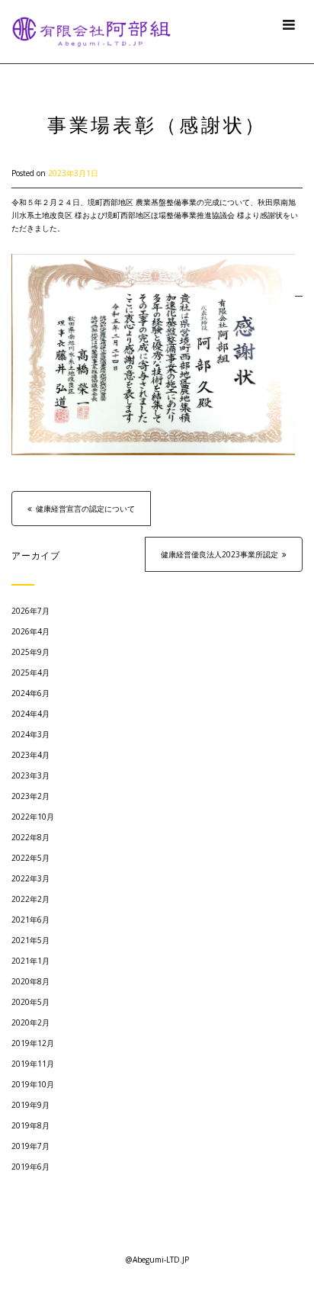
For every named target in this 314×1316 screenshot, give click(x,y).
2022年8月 (30, 837)
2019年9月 (30, 1104)
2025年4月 (30, 672)
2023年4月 (30, 754)
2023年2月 (30, 796)
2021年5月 (30, 940)
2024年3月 (30, 734)
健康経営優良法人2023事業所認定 (219, 554)
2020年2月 (30, 1022)
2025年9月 (30, 652)
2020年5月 (30, 1002)
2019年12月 (32, 1043)
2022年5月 (30, 857)
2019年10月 (32, 1084)
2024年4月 (30, 713)
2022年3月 (30, 878)
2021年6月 (30, 919)
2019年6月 (30, 1166)
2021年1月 (30, 960)
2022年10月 (32, 816)
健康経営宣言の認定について (85, 508)
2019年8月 (30, 1125)
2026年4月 (30, 631)
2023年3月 (30, 775)
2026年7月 (30, 610)
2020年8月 (30, 981)
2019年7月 (30, 1146)
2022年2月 (30, 899)
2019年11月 (32, 1063)
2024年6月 (30, 693)
